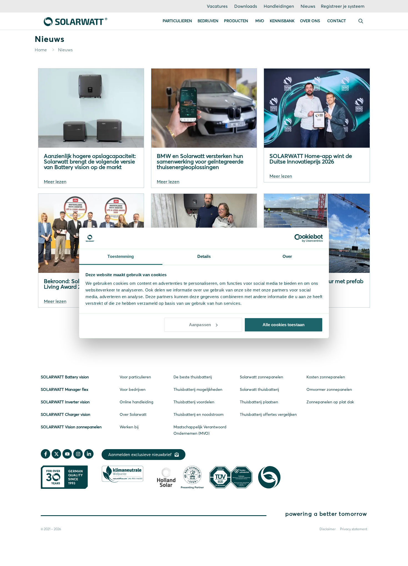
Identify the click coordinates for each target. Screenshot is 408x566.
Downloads (245, 6)
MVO (259, 20)
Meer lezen (55, 181)
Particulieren (177, 20)
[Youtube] (67, 454)
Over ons (310, 20)
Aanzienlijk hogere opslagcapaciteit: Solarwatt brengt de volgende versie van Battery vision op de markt (90, 161)
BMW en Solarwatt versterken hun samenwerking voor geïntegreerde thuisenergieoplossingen (200, 161)
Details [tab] (204, 256)
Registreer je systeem (342, 6)
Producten (236, 20)
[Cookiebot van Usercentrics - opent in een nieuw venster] (298, 238)
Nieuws (308, 6)
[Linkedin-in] (89, 454)
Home (41, 49)
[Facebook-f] (45, 454)
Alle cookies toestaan (283, 324)
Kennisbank (282, 20)
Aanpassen (200, 324)
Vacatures (217, 6)
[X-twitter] (56, 454)
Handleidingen (279, 6)
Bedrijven (208, 20)
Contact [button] (336, 20)
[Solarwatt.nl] (75, 21)
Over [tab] (287, 256)
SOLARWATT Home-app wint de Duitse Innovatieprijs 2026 (311, 158)
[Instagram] (78, 454)
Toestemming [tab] (120, 256)
